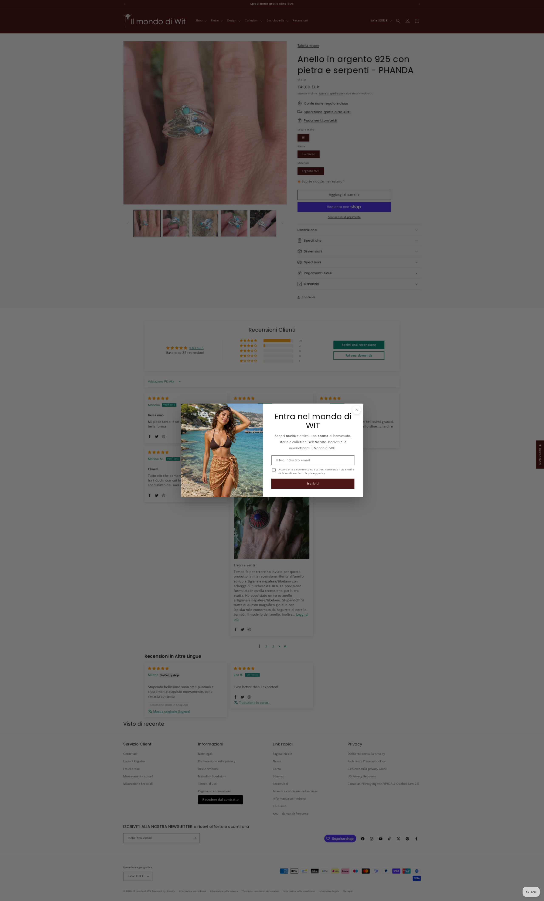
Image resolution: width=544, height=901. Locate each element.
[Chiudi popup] (356, 410)
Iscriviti (313, 484)
